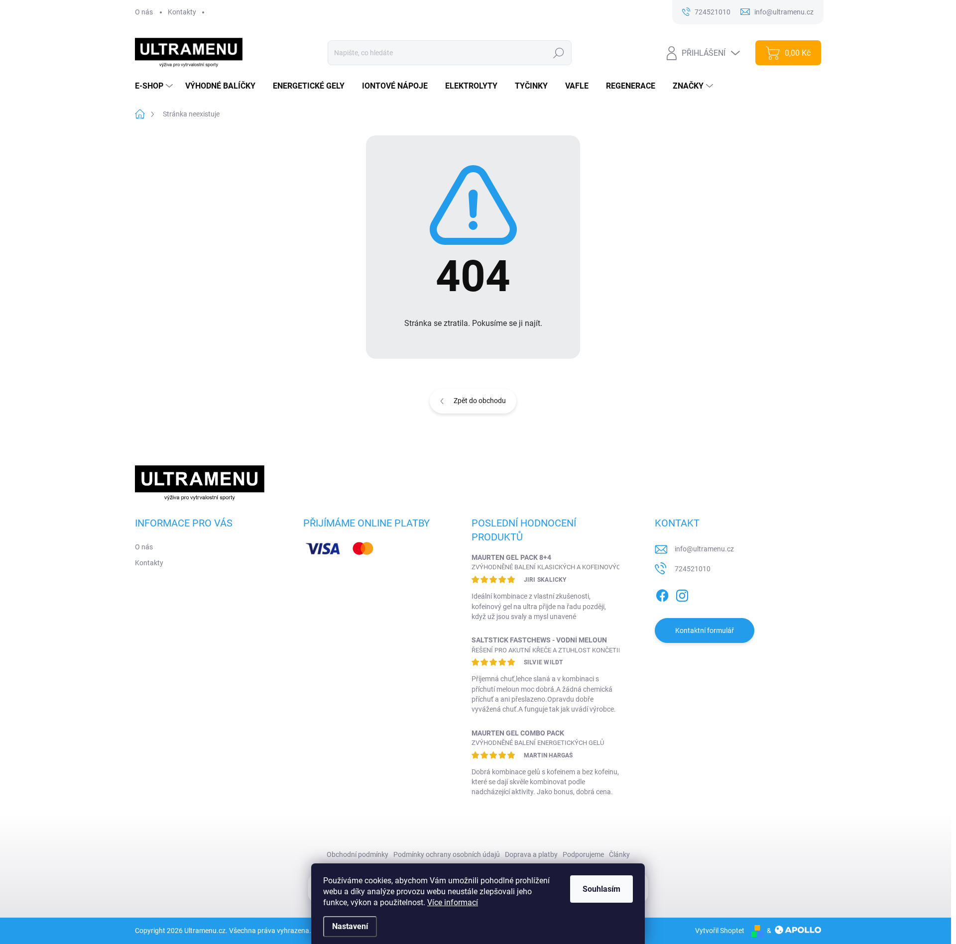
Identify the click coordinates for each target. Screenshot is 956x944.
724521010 (693, 569)
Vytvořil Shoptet (719, 931)
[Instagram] (682, 593)
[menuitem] (155, 86)
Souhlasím (601, 889)
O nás (144, 12)
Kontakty (182, 12)
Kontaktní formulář (704, 630)
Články (619, 854)
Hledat (558, 53)
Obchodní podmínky (357, 854)
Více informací (452, 902)
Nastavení (350, 926)
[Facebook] (662, 593)
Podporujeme (583, 854)
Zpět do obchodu (480, 401)
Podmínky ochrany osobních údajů (446, 854)
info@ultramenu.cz (704, 549)
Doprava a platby (531, 854)
